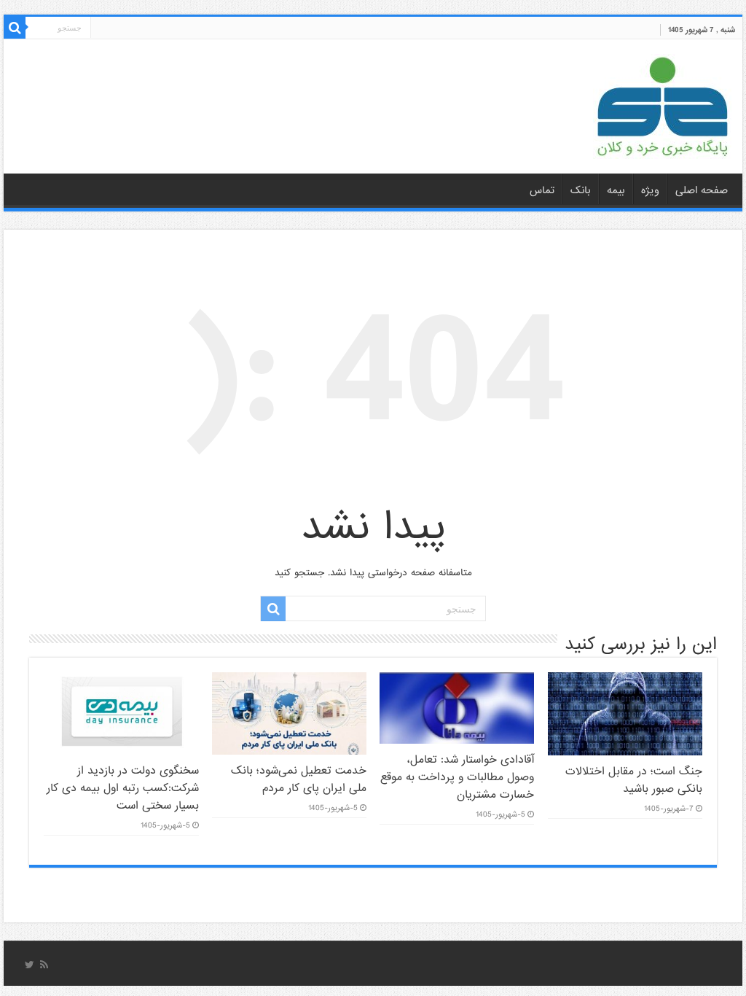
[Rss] (44, 964)
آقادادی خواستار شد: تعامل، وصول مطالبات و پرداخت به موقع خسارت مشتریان (457, 777)
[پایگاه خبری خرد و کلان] (662, 103)
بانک (580, 190)
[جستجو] (14, 28)
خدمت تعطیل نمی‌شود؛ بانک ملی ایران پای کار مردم (298, 779)
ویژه (650, 190)
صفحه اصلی (701, 190)
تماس (542, 190)
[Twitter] (29, 964)
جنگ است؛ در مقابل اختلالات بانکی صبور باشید (633, 780)
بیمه (616, 190)
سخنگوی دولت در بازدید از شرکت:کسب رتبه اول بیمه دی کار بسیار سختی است (123, 788)
